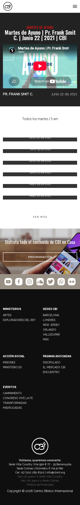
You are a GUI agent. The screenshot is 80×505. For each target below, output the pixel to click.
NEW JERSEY (51, 324)
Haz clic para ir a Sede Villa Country (40, 476)
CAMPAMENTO (12, 393)
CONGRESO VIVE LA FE (18, 398)
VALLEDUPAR (51, 334)
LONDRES (49, 320)
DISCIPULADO (51, 362)
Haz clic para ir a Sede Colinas (40, 480)
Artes (7, 315)
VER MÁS (40, 217)
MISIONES (9, 362)
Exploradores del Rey (19, 320)
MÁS (46, 339)
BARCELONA (51, 315)
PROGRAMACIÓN (40, 256)
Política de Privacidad (40, 484)
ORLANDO (49, 329)
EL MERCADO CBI (54, 367)
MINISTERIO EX (12, 367)
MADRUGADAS (12, 407)
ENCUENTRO (51, 372)
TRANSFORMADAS (14, 402)
